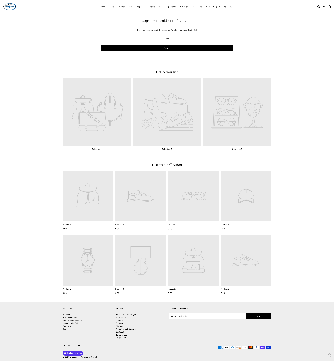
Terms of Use (121, 335)
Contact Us (120, 332)
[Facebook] (64, 346)
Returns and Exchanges (126, 314)
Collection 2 (167, 149)
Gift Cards (120, 326)
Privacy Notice (122, 338)
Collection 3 (237, 149)
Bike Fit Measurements (72, 320)
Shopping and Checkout (126, 329)
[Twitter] (74, 346)
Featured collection (167, 165)
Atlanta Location (70, 317)
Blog (64, 329)
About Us (67, 314)
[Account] (324, 7)
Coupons (119, 320)
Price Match (121, 317)
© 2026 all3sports (70, 357)
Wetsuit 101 (67, 326)
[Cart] (330, 6)
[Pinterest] (79, 346)
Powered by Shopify (89, 357)
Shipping (119, 323)
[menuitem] (104, 6)
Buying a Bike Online (71, 323)
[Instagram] (69, 346)
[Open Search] (318, 6)
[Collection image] (97, 112)
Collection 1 (97, 149)
